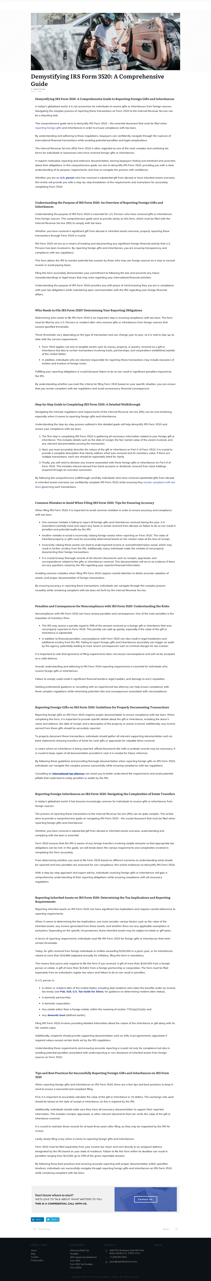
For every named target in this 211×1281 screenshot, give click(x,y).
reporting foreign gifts (48, 127)
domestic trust (56, 1015)
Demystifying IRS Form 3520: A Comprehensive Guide (97, 80)
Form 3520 (75, 1260)
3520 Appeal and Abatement (83, 1257)
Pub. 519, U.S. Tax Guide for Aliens (81, 991)
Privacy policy (37, 1260)
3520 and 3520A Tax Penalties (79, 1252)
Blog (33, 1254)
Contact (34, 1257)
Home (34, 1250)
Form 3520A (75, 1267)
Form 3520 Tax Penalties (81, 1264)
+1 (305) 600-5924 (118, 1257)
